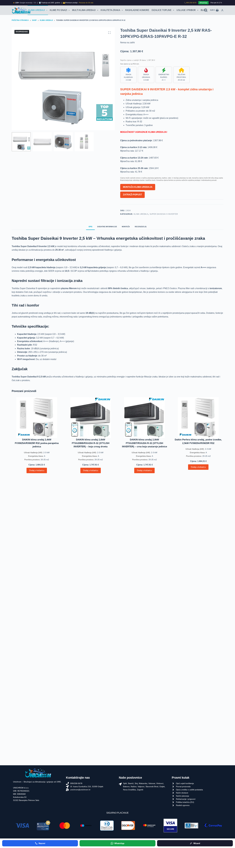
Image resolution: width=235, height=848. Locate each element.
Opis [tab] (90, 227)
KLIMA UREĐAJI (36, 10)
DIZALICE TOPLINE (161, 10)
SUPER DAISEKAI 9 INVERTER (164, 214)
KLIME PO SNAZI (58, 10)
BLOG (204, 10)
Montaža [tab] (126, 227)
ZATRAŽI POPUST (132, 194)
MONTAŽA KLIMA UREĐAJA (137, 187)
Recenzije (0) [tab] (140, 227)
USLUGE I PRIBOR (186, 10)
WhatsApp (203, 3)
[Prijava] (222, 10)
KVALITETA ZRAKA (110, 10)
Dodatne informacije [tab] (107, 227)
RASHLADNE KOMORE (137, 10)
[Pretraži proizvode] (205, 10)
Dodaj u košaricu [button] (36, 470)
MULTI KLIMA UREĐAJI (83, 10)
